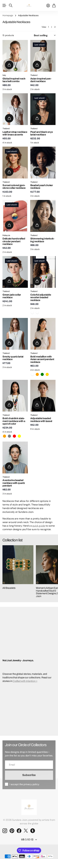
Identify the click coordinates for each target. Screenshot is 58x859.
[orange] (37, 374)
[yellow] (19, 436)
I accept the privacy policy (24, 784)
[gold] (47, 374)
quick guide (38, 525)
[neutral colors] (37, 312)
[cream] (32, 374)
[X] (26, 831)
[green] (42, 374)
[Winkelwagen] (54, 5)
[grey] (9, 436)
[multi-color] (32, 312)
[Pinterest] (12, 830)
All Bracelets (8, 588)
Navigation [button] (4, 5)
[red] (14, 436)
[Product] (15, 56)
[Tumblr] (32, 830)
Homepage (7, 15)
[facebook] (19, 830)
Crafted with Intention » (25, 681)
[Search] (10, 5)
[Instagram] (4, 830)
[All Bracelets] (17, 564)
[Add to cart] (9, 65)
